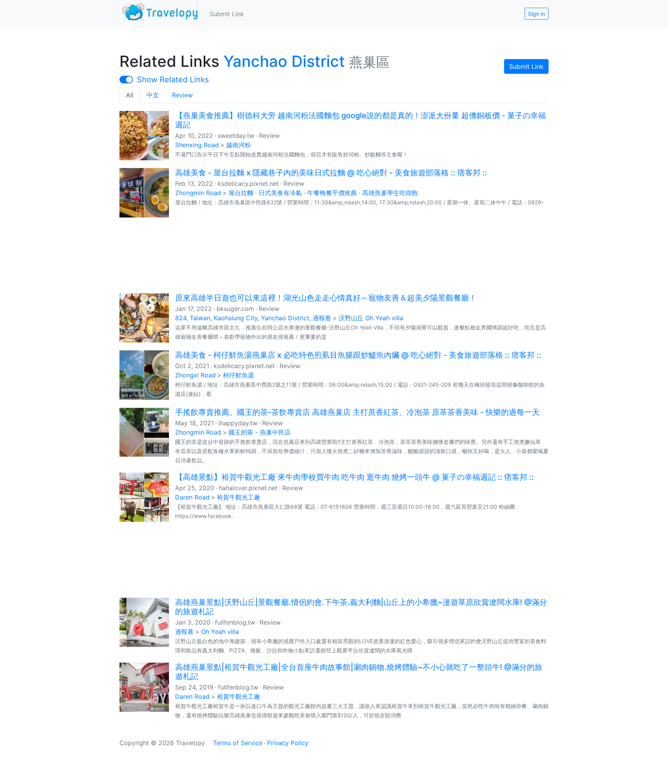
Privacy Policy (287, 743)
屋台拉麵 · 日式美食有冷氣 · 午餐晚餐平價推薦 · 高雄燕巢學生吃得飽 (323, 193)
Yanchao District (284, 61)
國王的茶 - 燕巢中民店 (259, 432)
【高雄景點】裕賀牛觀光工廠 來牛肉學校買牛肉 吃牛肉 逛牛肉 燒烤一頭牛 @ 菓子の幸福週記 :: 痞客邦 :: (354, 477)
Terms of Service (237, 743)
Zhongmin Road (198, 193)
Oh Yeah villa (220, 631)
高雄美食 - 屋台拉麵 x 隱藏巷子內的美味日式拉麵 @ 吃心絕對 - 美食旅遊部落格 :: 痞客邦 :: (331, 172)
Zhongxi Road (195, 375)
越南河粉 (238, 145)
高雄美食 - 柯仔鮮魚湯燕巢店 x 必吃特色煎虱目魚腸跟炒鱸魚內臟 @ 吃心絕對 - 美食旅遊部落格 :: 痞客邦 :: (358, 355)
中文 (153, 95)
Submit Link (227, 14)
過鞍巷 (184, 631)
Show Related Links (173, 79)
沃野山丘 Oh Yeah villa (371, 318)
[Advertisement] (334, 254)
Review (182, 95)
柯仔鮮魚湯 (238, 375)
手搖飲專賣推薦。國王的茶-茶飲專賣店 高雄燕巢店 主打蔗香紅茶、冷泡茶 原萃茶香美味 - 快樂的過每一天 (357, 412)
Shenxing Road (197, 145)
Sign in (536, 13)
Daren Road (192, 497)
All (129, 95)
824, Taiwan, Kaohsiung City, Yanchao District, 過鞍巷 (253, 318)
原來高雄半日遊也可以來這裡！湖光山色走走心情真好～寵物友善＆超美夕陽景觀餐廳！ (326, 297)
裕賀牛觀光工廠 (238, 497)
